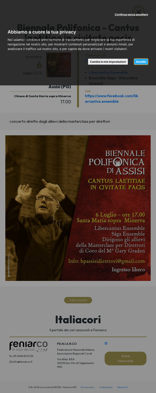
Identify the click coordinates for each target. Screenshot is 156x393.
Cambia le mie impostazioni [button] (108, 61)
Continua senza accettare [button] (131, 14)
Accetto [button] (141, 61)
